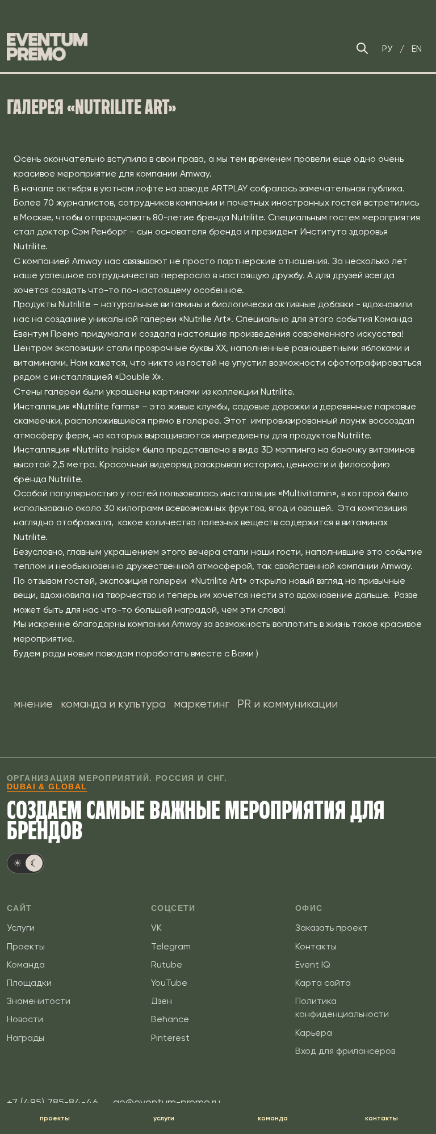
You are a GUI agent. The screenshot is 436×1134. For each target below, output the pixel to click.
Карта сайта (323, 982)
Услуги (21, 927)
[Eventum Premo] (47, 47)
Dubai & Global (47, 786)
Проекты (26, 946)
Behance (170, 1019)
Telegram (171, 946)
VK (156, 927)
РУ (387, 48)
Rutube (166, 964)
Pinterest (170, 1037)
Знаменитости (38, 1000)
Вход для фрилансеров (345, 1050)
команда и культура (113, 703)
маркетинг (201, 703)
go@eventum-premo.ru (166, 1102)
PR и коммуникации (287, 703)
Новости (25, 1019)
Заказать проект (331, 927)
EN (417, 48)
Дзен (161, 1000)
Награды (25, 1037)
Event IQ (312, 964)
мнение (33, 703)
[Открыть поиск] (362, 48)
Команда (26, 964)
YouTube (169, 982)
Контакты (316, 946)
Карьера (313, 1032)
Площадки (29, 982)
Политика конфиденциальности (342, 1007)
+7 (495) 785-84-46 (52, 1102)
